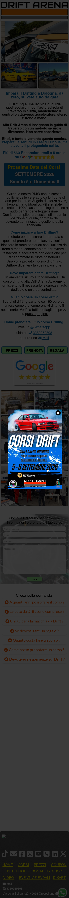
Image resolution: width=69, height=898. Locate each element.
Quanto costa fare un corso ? (36, 640)
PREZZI (12, 350)
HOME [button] (7, 864)
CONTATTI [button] (39, 870)
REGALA (57, 350)
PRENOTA (34, 350)
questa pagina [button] (36, 313)
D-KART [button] (59, 877)
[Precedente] (6, 42)
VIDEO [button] (8, 877)
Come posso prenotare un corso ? (36, 649)
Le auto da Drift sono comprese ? (36, 611)
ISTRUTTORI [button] (17, 870)
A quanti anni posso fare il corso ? (36, 602)
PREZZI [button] (40, 864)
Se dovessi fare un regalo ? (36, 631)
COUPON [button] (58, 864)
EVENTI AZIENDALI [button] (34, 877)
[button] (12, 883)
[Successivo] (63, 42)
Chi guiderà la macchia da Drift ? (36, 621)
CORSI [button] (23, 864)
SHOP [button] (57, 870)
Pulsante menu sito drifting (64, 12)
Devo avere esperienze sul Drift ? (36, 659)
